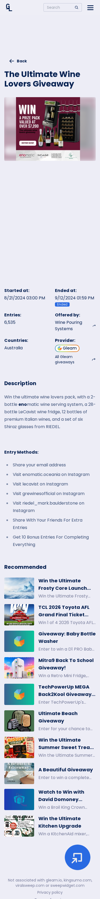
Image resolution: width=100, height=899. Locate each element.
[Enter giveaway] (77, 857)
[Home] (9, 7)
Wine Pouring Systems (68, 325)
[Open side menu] (90, 7)
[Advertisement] (50, 38)
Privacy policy (50, 892)
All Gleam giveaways (64, 359)
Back (22, 61)
